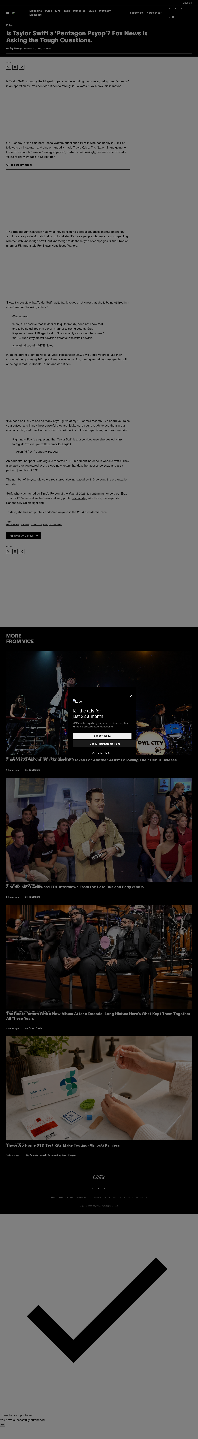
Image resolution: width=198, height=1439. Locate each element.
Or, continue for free (102, 753)
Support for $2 (102, 735)
